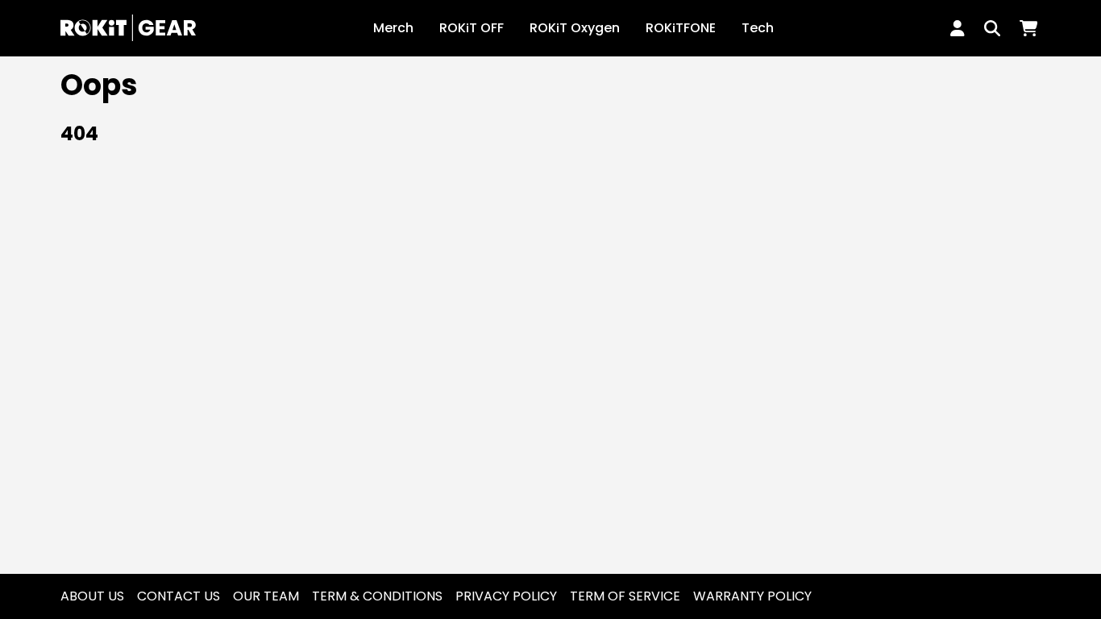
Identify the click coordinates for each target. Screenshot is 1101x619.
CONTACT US (178, 596)
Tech (758, 28)
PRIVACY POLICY (506, 596)
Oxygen (575, 28)
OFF (471, 28)
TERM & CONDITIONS (377, 596)
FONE (681, 28)
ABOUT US (92, 596)
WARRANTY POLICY (752, 596)
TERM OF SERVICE (625, 596)
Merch (393, 28)
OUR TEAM (266, 596)
